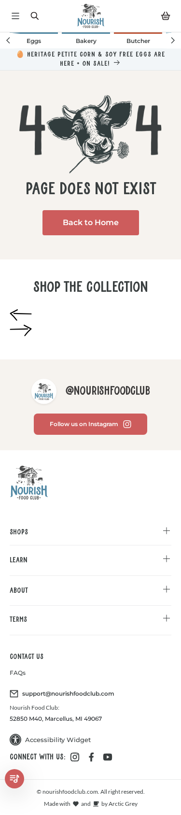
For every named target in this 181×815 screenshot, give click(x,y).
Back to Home (91, 222)
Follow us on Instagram (84, 424)
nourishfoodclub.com (70, 791)
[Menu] (15, 16)
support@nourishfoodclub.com (68, 693)
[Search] (35, 16)
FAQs (18, 672)
